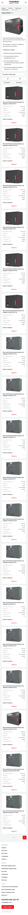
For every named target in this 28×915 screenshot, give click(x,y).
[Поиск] (25, 2)
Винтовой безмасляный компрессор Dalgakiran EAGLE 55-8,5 (13, 686)
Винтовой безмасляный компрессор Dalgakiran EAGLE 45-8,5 (13, 519)
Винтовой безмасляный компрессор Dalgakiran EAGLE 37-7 (13, 436)
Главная (4, 847)
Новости (4, 859)
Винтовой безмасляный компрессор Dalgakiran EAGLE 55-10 (13, 645)
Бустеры (4, 871)
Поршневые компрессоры (9, 868)
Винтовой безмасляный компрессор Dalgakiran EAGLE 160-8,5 (13, 144)
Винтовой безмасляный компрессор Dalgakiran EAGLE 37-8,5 (13, 353)
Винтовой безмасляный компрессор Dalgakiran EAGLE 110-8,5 (13, 269)
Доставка (4, 853)
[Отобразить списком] (20, 78)
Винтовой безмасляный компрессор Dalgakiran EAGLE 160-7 (13, 103)
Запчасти (4, 895)
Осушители (5, 874)
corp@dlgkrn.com (7, 902)
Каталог (4, 863)
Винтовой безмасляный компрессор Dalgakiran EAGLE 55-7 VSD (13, 811)
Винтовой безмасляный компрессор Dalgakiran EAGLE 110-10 (13, 186)
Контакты (4, 850)
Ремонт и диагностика (8, 892)
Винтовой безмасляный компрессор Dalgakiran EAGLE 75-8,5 (13, 728)
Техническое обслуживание (10, 886)
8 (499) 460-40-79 (10, 900)
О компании (5, 856)
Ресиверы (4, 877)
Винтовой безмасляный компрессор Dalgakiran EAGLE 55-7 (13, 603)
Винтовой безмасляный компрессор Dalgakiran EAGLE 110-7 (13, 228)
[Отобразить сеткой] (8, 78)
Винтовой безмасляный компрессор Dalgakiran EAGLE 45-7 (13, 478)
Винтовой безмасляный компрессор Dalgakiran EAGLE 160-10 (13, 311)
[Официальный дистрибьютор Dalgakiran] (14, 2)
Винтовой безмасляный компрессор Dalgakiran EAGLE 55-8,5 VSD (13, 770)
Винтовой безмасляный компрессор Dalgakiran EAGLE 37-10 (13, 394)
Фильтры (4, 880)
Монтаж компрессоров (8, 889)
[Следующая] (24, 837)
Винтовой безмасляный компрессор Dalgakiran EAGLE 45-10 (13, 561)
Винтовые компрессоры (8, 865)
